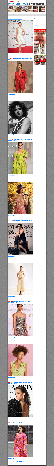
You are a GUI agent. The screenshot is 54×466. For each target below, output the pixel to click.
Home (10, 14)
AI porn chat (35, 21)
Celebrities (14, 14)
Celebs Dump (14, 1)
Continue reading (11, 53)
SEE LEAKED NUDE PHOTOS (20, 461)
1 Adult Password (36, 25)
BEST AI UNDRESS (36, 23)
